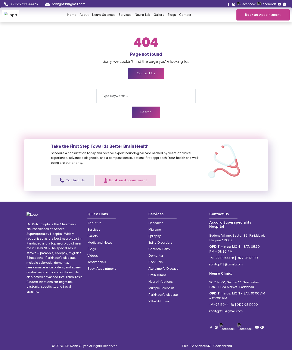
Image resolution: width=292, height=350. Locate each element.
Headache (155, 223)
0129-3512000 (247, 258)
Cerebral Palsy (159, 249)
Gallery (158, 15)
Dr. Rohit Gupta (76, 346)
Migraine (154, 229)
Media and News (99, 243)
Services (125, 15)
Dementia (155, 256)
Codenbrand (222, 346)
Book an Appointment (263, 15)
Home (71, 15)
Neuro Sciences (103, 15)
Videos (92, 256)
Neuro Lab (142, 15)
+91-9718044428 (221, 258)
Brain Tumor (157, 275)
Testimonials (96, 262)
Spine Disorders (160, 243)
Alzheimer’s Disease (163, 269)
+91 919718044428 (24, 4)
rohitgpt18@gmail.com (68, 4)
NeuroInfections (160, 282)
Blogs (171, 15)
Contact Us (146, 73)
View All (155, 301)
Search (146, 112)
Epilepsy (154, 236)
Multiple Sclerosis (161, 288)
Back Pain (155, 262)
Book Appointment (101, 269)
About (84, 15)
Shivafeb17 (203, 346)
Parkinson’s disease (163, 295)
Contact (185, 15)
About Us (94, 223)
